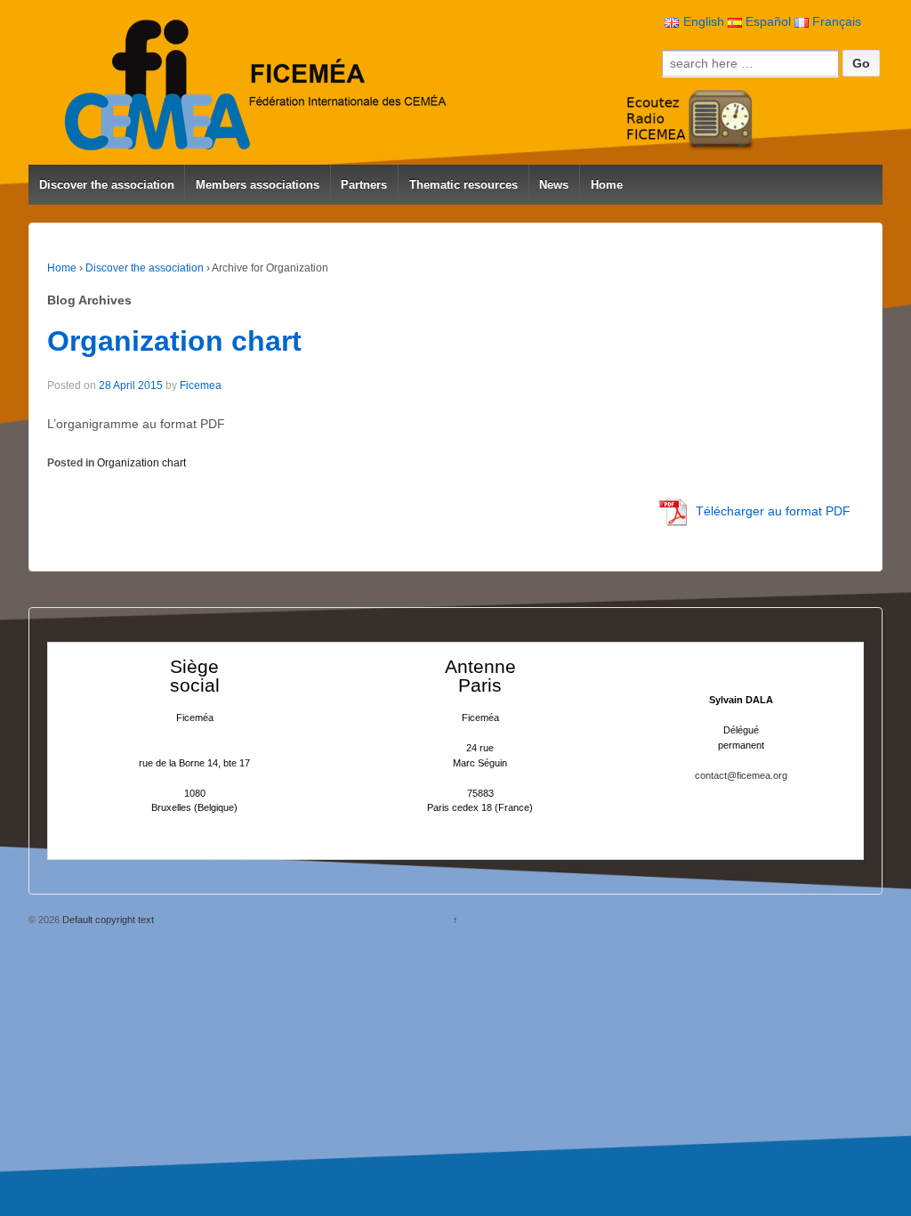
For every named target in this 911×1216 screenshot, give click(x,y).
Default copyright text (107, 919)
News (553, 184)
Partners (364, 184)
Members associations (257, 184)
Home (607, 184)
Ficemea (201, 385)
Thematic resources (463, 184)
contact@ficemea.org (741, 775)
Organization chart (174, 341)
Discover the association (106, 184)
